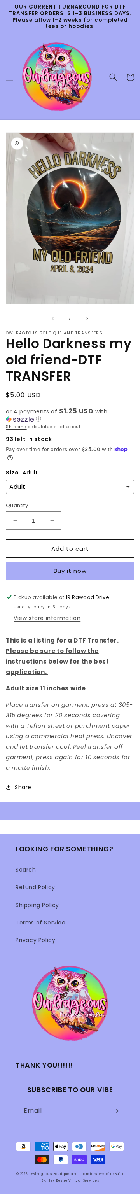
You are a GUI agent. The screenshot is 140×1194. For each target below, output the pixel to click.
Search (26, 870)
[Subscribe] (115, 1111)
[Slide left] (52, 318)
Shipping (16, 427)
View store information (47, 618)
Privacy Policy (35, 940)
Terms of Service (41, 922)
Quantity (17, 505)
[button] (9, 77)
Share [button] (23, 787)
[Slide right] (87, 318)
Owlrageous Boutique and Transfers (63, 1173)
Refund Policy (35, 887)
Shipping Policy (37, 905)
